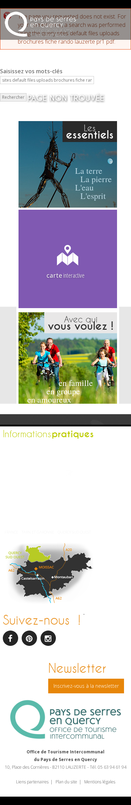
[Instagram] (48, 638)
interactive (65, 275)
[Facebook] (10, 638)
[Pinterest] (29, 638)
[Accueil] (40, 25)
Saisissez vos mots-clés (31, 71)
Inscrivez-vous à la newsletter (86, 686)
